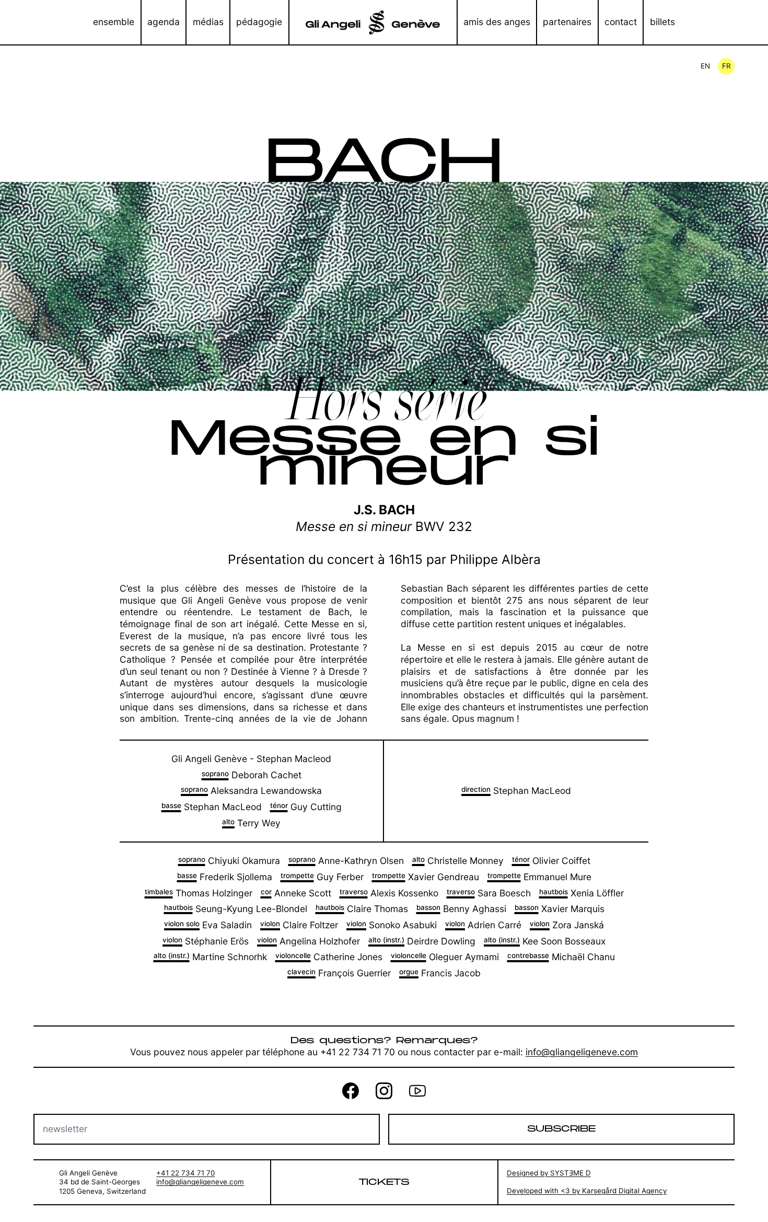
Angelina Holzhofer (308, 941)
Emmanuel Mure (539, 876)
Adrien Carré (483, 924)
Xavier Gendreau (425, 876)
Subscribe (561, 1128)
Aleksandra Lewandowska (251, 790)
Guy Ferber (322, 876)
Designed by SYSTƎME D (549, 1173)
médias (208, 21)
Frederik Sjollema (224, 876)
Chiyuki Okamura (229, 860)
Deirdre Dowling (421, 941)
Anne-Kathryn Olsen (346, 860)
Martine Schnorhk (210, 956)
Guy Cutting (306, 806)
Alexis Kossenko (389, 892)
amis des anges (496, 21)
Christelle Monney (458, 860)
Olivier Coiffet (551, 860)
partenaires (567, 21)
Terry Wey (251, 822)
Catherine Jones (328, 956)
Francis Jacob (440, 972)
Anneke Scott (296, 892)
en (705, 66)
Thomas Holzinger (198, 892)
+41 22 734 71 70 (185, 1173)
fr (726, 66)
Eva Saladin (208, 924)
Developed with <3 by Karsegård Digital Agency (587, 1190)
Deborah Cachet (251, 774)
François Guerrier (339, 972)
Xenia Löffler (581, 892)
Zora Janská (567, 924)
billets (662, 21)
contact (620, 21)
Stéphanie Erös (205, 941)
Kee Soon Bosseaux (545, 941)
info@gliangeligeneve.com (582, 1051)
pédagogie (259, 21)
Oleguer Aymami (445, 956)
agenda (163, 21)
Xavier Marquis (559, 908)
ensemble (113, 21)
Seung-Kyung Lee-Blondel (235, 908)
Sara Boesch (489, 892)
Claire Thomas (362, 908)
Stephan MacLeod (211, 806)
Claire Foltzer (299, 924)
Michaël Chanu (561, 956)
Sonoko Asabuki (391, 924)
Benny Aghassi (461, 908)
